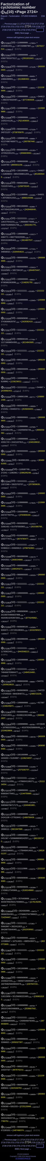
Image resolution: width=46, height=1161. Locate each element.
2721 (12, 27)
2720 (8, 27)
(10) (8, 42)
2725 (33, 27)
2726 (38, 27)
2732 (23, 30)
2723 (22, 27)
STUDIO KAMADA (29, 16)
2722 (17, 27)
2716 (32, 24)
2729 (9, 30)
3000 (17, 33)
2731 (18, 30)
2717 (37, 24)
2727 (43, 27)
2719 (3, 27)
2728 (4, 30)
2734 (33, 30)
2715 (27, 24)
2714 (23, 24)
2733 (28, 30)
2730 (14, 30)
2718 (42, 24)
